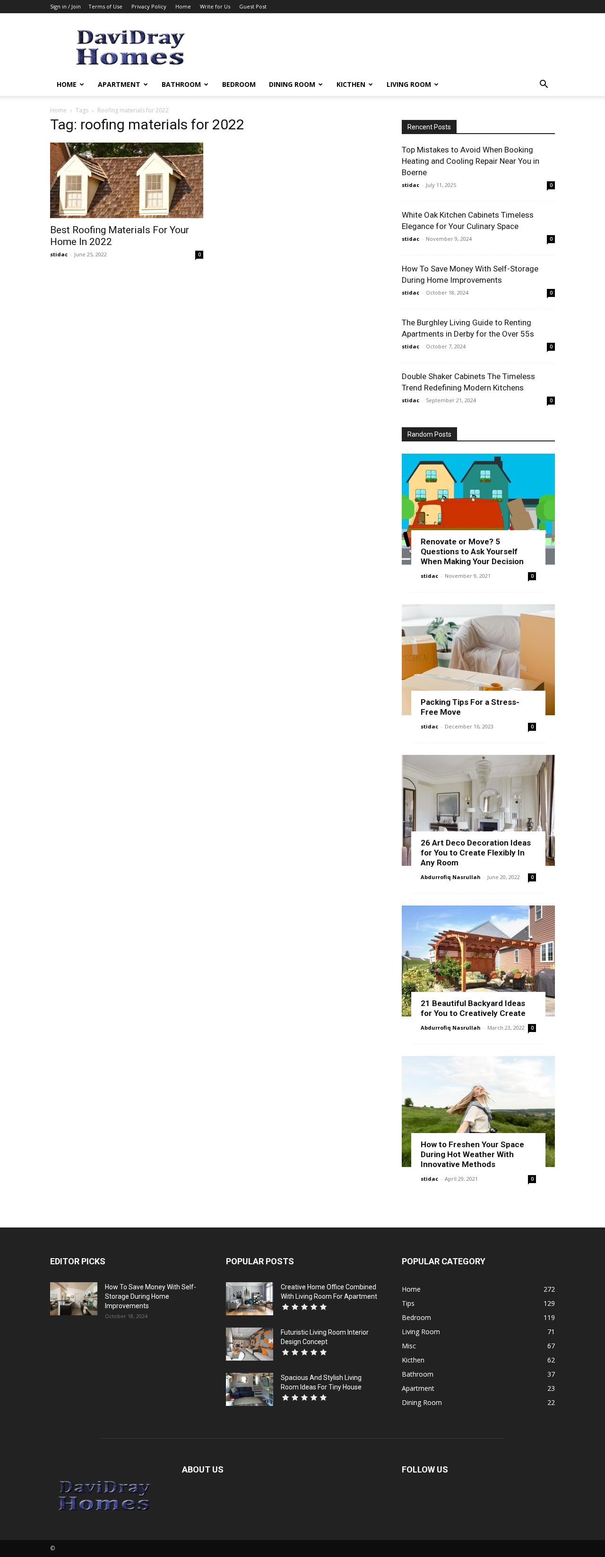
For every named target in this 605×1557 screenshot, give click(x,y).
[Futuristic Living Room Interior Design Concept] (249, 1344)
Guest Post (253, 6)
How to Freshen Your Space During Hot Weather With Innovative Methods (472, 1154)
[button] (543, 85)
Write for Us (215, 6)
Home (183, 6)
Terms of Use (105, 6)
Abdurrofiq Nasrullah (451, 876)
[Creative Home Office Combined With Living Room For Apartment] (249, 1298)
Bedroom (239, 84)
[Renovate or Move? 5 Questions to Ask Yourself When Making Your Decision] (478, 509)
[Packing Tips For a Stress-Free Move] (478, 659)
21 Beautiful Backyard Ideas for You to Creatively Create (473, 1008)
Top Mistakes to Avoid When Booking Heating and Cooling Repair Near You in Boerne (470, 161)
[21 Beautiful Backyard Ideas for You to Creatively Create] (478, 960)
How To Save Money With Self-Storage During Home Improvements (150, 1296)
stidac (59, 254)
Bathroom (181, 84)
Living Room (409, 84)
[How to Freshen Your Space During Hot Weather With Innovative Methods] (478, 1111)
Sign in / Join (65, 6)
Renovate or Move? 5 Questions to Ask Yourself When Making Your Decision (472, 551)
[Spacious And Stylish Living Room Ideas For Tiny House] (249, 1389)
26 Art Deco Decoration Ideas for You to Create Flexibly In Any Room (476, 852)
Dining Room (292, 84)
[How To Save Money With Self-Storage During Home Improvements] (73, 1298)
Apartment (119, 84)
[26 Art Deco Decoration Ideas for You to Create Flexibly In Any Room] (478, 810)
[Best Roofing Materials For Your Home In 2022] (126, 180)
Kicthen (351, 84)
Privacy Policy (148, 6)
